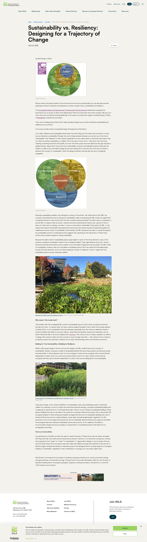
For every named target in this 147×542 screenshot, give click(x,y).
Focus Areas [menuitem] (112, 11)
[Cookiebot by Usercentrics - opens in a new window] (14, 538)
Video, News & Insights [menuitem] (52, 11)
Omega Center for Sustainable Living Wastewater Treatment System (54, 398)
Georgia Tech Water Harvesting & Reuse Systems (49, 315)
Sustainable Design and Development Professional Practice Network (62, 110)
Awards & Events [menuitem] (71, 11)
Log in (135, 4)
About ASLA (51, 501)
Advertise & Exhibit (53, 508)
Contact (109, 4)
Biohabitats (41, 118)
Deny (125, 533)
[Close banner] (141, 526)
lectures (73, 334)
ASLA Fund (117, 4)
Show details (29, 538)
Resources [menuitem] (125, 11)
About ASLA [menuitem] (22, 11)
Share (114, 45)
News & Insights (38, 22)
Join (129, 4)
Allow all (125, 528)
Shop (123, 4)
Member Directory (70, 504)
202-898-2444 (22, 514)
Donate (66, 508)
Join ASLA (67, 501)
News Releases (52, 511)
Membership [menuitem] (36, 11)
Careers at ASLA (69, 511)
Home (29, 22)
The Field (47, 22)
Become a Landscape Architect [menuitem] (92, 11)
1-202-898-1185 (20, 516)
